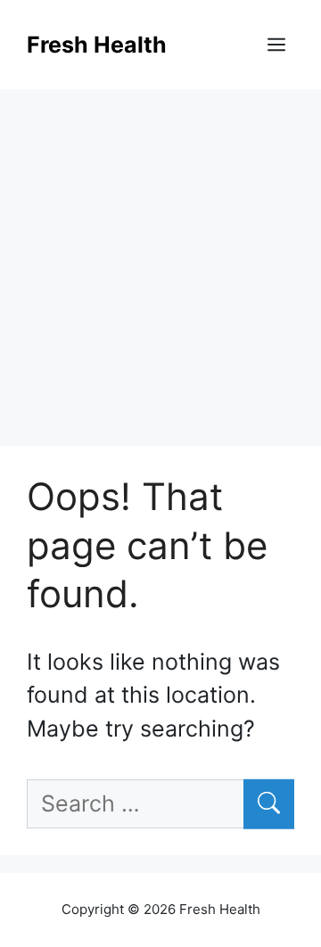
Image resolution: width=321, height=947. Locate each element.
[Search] (268, 804)
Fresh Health (97, 44)
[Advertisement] (160, 258)
